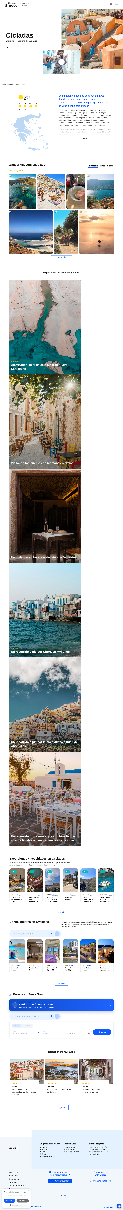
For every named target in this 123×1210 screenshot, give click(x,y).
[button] (16, 1205)
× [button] (28, 1190)
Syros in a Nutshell (68, 898)
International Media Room (17, 1185)
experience (14, 361)
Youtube (63, 1200)
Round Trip (27, 1025)
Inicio (3, 84)
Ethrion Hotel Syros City (52, 969)
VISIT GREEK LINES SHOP (100, 1181)
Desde (15, 1031)
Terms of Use (13, 1172)
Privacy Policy (13, 1176)
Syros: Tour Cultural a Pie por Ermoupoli (52, 899)
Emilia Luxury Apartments (105, 969)
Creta (44, 1152)
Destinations (9, 84)
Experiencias (70, 1149)
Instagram (93, 166)
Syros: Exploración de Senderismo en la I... (87, 900)
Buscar (103, 1032)
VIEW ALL (61, 983)
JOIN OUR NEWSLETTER (60, 1181)
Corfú (44, 1154)
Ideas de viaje (71, 1147)
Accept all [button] (9, 1201)
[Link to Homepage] (11, 8)
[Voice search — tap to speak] (51, 933)
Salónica (45, 1149)
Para (44, 1031)
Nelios (112, 1207)
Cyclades (16, 84)
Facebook (53, 1200)
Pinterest (67, 1200)
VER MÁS (61, 912)
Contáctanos (13, 1182)
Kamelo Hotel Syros (16, 969)
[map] (106, 4)
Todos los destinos (48, 1156)
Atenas (44, 1147)
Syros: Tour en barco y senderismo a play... (105, 900)
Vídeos (110, 166)
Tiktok (70, 1199)
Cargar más (62, 1107)
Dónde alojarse (96, 1144)
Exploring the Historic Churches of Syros (34, 900)
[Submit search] (57, 933)
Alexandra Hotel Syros (69, 969)
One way (16, 1025)
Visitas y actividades (73, 1152)
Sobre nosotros (14, 1179)
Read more (14, 1197)
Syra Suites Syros (86, 969)
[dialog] (16, 1198)
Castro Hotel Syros (33, 969)
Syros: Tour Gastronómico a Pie (16, 899)
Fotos (102, 166)
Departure (71, 1031)
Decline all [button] (23, 1201)
